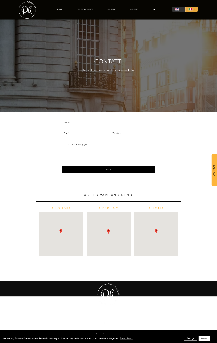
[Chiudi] (213, 338)
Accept (204, 338)
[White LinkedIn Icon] (153, 9)
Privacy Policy (126, 338)
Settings (190, 338)
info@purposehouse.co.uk (108, 312)
